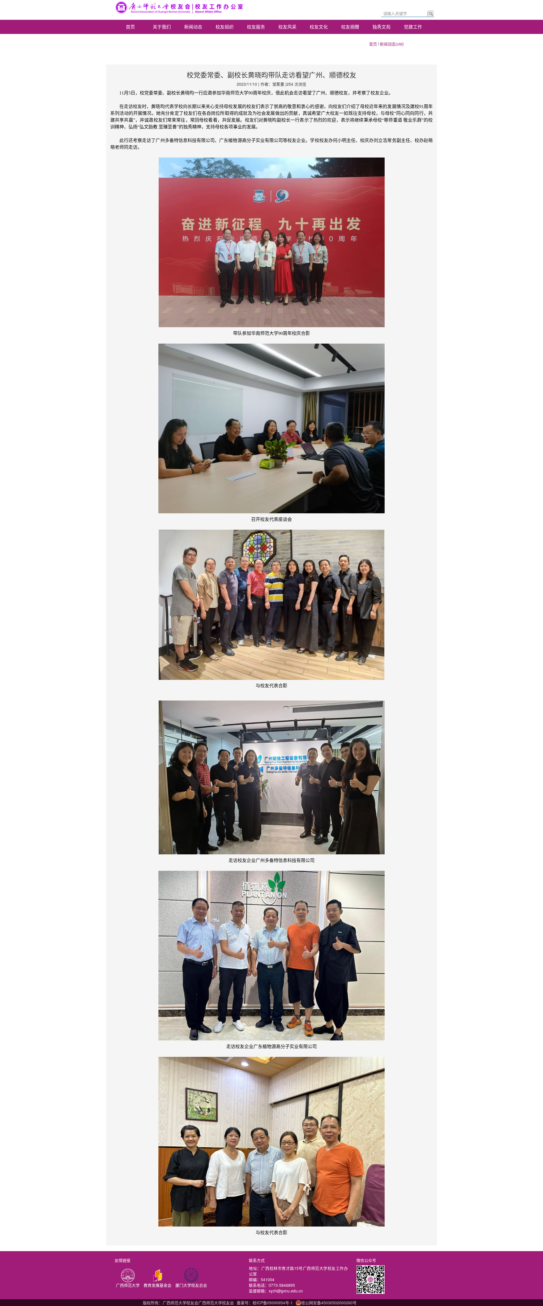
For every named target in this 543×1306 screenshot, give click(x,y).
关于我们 (162, 26)
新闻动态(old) (392, 44)
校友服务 (256, 26)
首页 (130, 26)
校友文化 (319, 26)
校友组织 (225, 26)
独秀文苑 (381, 26)
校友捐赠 (350, 26)
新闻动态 (193, 26)
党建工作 (413, 26)
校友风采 (287, 26)
